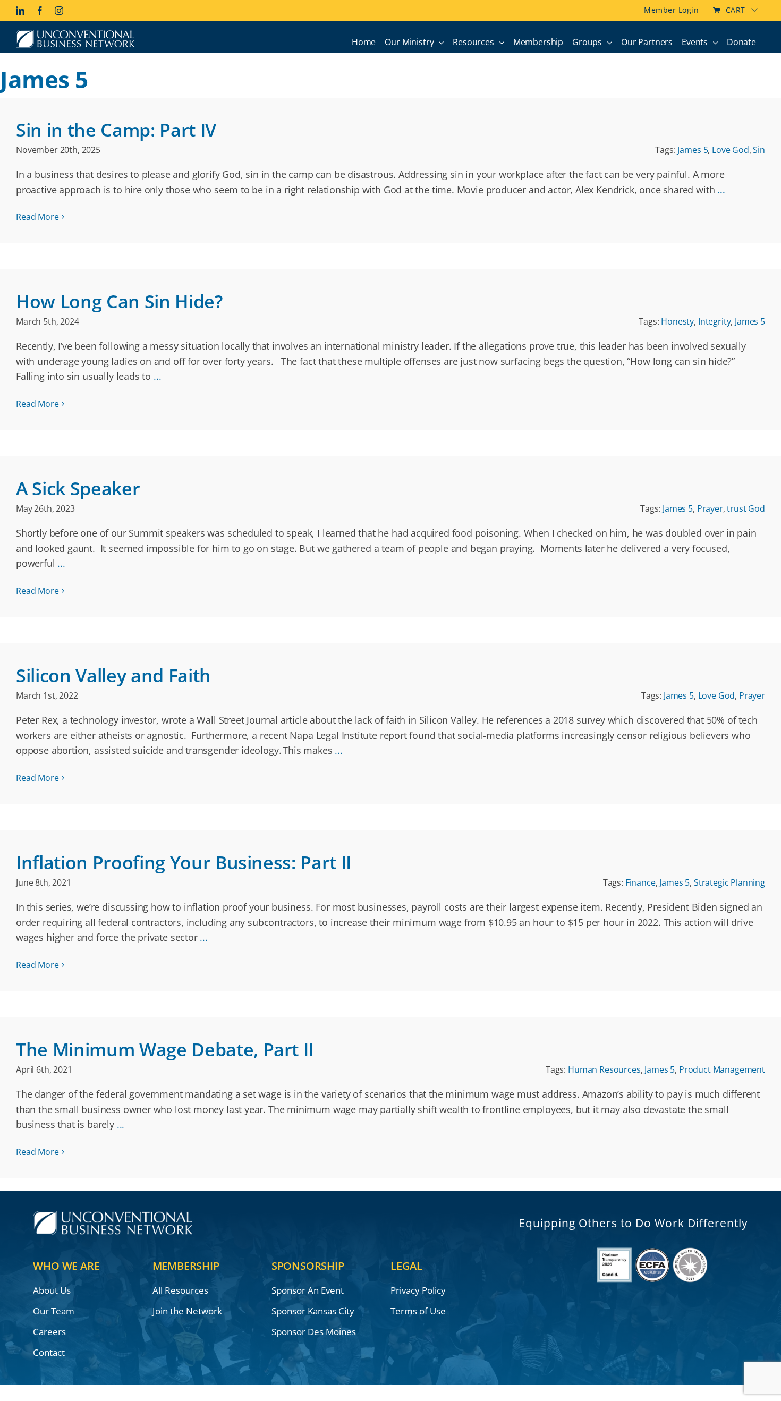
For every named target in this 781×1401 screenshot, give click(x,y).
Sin (759, 150)
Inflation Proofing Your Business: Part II (183, 862)
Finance (640, 882)
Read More (37, 217)
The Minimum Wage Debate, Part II (164, 1049)
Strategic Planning (729, 882)
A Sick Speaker (78, 488)
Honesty (677, 321)
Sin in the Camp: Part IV (116, 129)
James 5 (692, 150)
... (721, 189)
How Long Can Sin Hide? (119, 301)
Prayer (710, 508)
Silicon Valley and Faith (113, 675)
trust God (746, 508)
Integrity (714, 321)
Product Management (722, 1069)
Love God (730, 150)
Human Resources (604, 1069)
